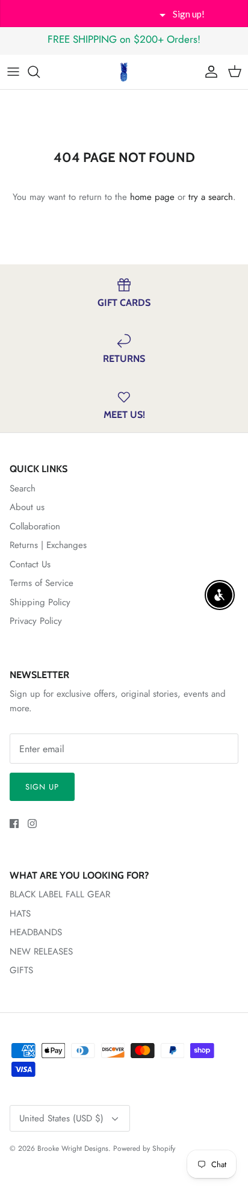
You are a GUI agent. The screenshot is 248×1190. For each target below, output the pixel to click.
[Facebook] (14, 823)
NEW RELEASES (41, 951)
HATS (20, 913)
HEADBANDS (36, 932)
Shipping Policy (40, 602)
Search (23, 488)
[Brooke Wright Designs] (124, 72)
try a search (210, 197)
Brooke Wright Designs (72, 1148)
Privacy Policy (36, 621)
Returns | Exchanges (48, 545)
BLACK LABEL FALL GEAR (60, 894)
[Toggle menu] (13, 71)
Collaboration (35, 526)
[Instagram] (32, 823)
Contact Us (30, 564)
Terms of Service (41, 583)
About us (27, 507)
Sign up (42, 787)
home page (152, 197)
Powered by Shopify (144, 1148)
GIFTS (21, 970)
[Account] (208, 71)
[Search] (39, 71)
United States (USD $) (61, 1118)
